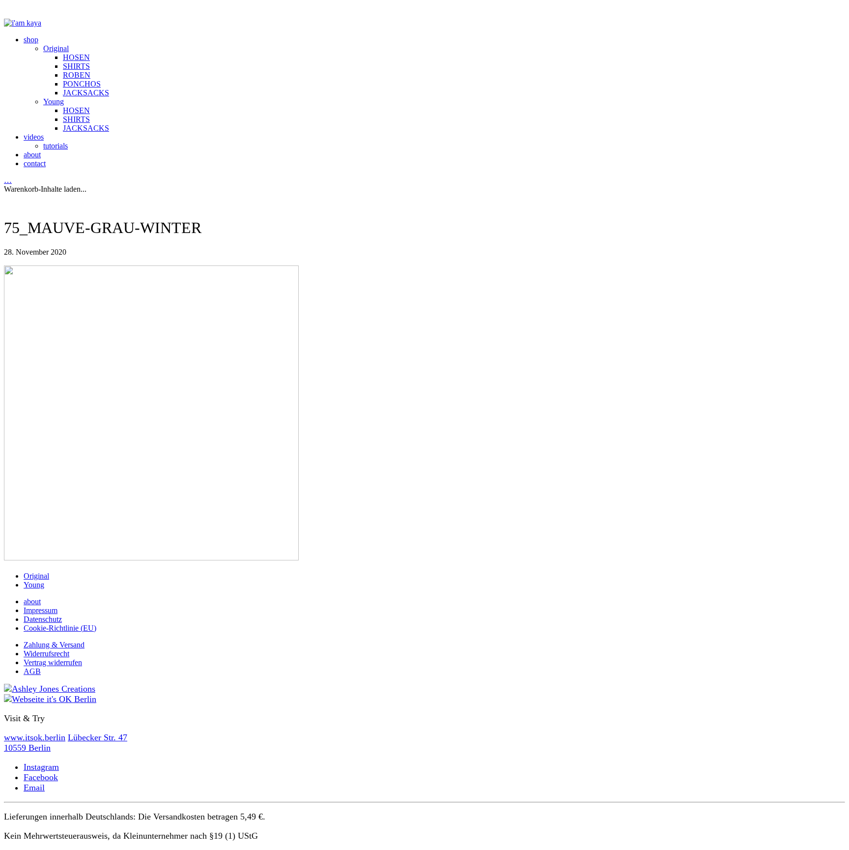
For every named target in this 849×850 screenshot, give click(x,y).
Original (36, 576)
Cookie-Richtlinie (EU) (60, 628)
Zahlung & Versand (54, 645)
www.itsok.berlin (34, 737)
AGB (32, 671)
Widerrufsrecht (46, 653)
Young (34, 585)
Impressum (40, 610)
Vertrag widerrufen (53, 662)
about (32, 601)
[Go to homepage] (22, 23)
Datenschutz (43, 619)
